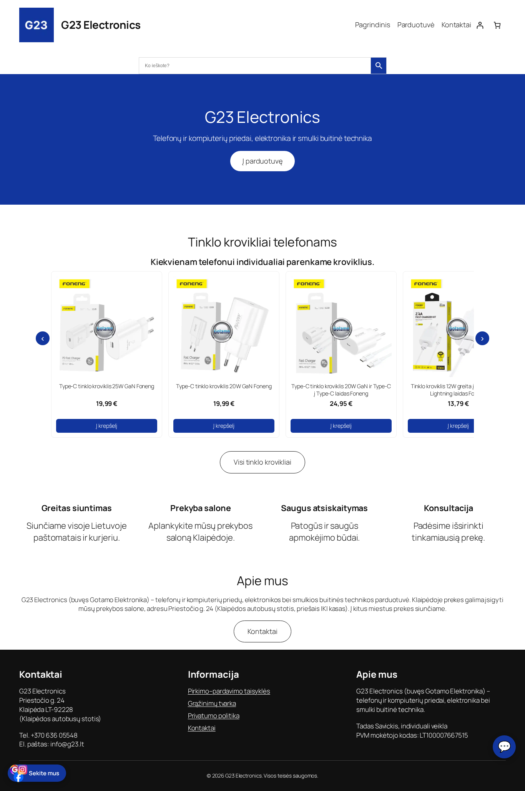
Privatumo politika (213, 715)
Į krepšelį (106, 425)
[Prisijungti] (479, 25)
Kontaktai (262, 631)
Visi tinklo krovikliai (262, 462)
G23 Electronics (101, 24)
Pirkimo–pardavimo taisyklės (229, 691)
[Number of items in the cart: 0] (497, 25)
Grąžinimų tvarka (212, 703)
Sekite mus (44, 773)
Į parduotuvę (262, 160)
